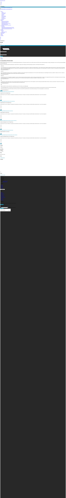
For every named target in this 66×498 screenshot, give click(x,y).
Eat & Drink (2, 30)
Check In (1, 48)
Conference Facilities (4, 16)
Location (2, 199)
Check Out (1, 49)
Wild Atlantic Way (3, 32)
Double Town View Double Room (5, 21)
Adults (1, 50)
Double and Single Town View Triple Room (6, 23)
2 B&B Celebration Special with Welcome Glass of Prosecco (8, 27)
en (1, 2)
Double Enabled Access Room (5, 24)
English (2, 185)
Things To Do (2, 33)
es (1, 3)
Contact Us (2, 35)
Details (1, 100)
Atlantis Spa (2, 19)
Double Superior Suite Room (5, 22)
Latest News (3, 14)
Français (2, 187)
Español (2, 186)
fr (0, 39)
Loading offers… (3, 26)
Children (1, 53)
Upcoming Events (3, 13)
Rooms (2, 20)
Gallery (2, 198)
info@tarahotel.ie (2, 157)
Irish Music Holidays (4, 18)
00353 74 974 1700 (2, 0)
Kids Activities (3, 17)
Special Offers (2, 25)
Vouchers (2, 29)
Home (1, 11)
